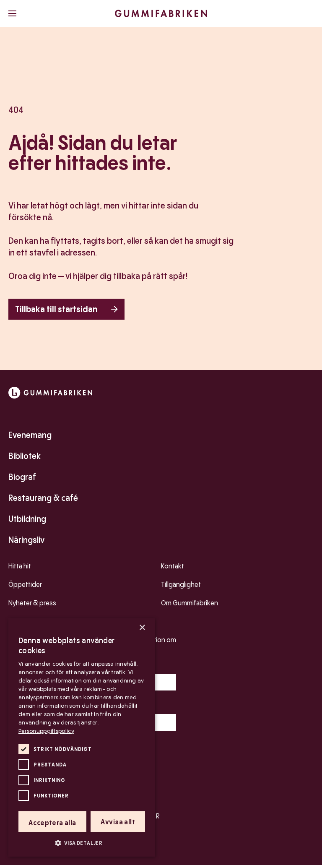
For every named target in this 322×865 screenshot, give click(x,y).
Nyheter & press (32, 603)
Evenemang (30, 435)
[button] (81, 843)
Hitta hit (19, 566)
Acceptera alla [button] (52, 823)
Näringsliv (26, 540)
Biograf (22, 477)
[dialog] (81, 737)
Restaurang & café (43, 498)
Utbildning (27, 519)
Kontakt (172, 566)
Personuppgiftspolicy (46, 730)
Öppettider (25, 585)
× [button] (142, 628)
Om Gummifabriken (189, 603)
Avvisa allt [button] (118, 822)
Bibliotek (24, 456)
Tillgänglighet (181, 585)
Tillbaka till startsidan (56, 309)
